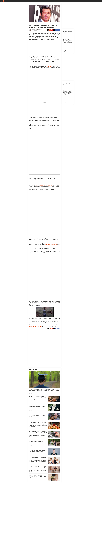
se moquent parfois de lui (51, 244)
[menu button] (100, 1)
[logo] (3, 1)
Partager (58, 29)
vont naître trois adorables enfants (44, 185)
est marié (50, 66)
